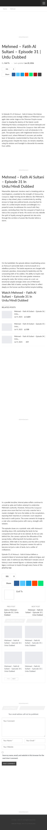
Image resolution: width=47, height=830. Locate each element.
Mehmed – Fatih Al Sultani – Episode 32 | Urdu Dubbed (34, 612)
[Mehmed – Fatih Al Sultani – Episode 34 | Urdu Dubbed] (7, 339)
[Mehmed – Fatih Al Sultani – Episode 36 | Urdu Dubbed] (7, 314)
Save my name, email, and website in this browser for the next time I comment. (23, 757)
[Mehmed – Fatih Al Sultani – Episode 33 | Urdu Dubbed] (34, 658)
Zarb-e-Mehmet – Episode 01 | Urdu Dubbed (11, 612)
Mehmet (2, 41)
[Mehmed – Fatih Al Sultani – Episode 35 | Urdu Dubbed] (7, 327)
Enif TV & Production (29, 823)
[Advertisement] (23, 25)
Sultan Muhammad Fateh (5, 41)
